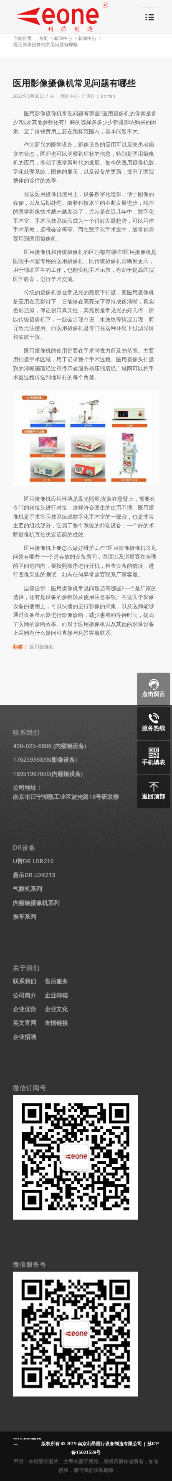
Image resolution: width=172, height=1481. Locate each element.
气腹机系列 (27, 888)
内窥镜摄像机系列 (36, 903)
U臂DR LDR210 (33, 861)
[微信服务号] (75, 1394)
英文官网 (24, 1022)
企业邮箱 (56, 995)
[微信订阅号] (75, 1218)
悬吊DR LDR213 (34, 875)
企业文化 (56, 1009)
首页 (43, 38)
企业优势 (24, 1009)
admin (108, 96)
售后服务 (56, 981)
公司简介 (24, 995)
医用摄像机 (41, 646)
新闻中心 (63, 38)
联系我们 (24, 981)
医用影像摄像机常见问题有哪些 (74, 83)
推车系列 (24, 916)
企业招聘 (24, 1037)
